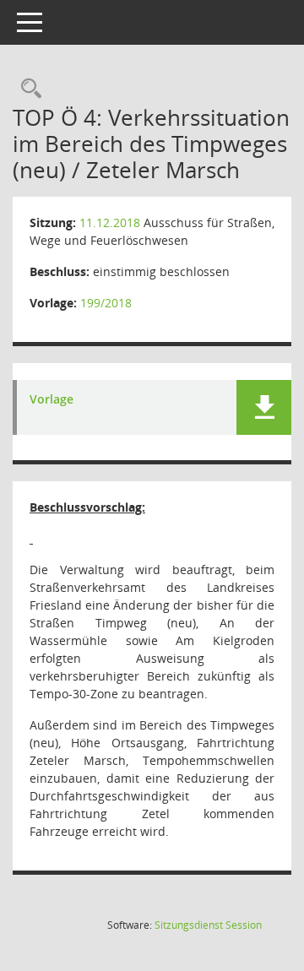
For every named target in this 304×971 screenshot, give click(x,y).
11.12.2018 (109, 222)
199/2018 (106, 303)
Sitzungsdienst (208, 925)
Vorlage (51, 400)
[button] (263, 407)
